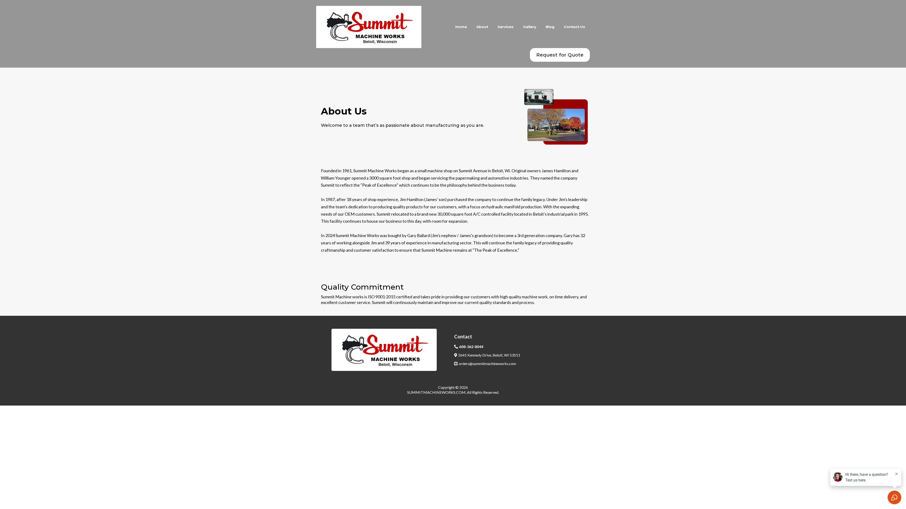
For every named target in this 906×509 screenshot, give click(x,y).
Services (506, 27)
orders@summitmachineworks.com (487, 363)
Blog (550, 27)
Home (461, 27)
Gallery (529, 27)
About (482, 27)
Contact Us (574, 27)
